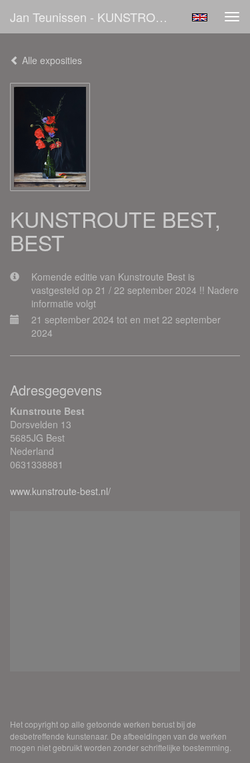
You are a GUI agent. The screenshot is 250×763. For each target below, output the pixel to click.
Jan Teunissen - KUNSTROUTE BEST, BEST (95, 16)
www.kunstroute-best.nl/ (60, 491)
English (199, 17)
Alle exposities (50, 60)
